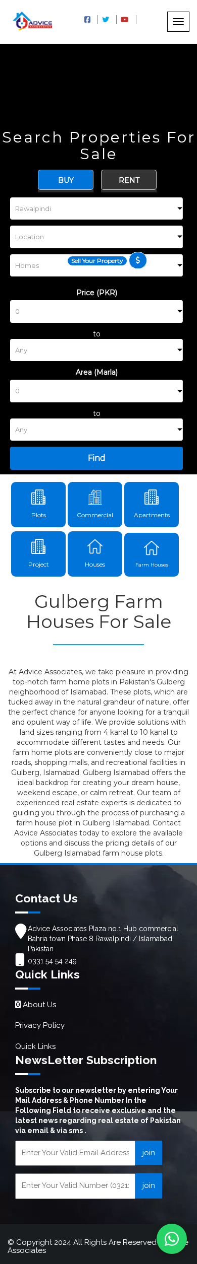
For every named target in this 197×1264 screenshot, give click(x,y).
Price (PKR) (96, 292)
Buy (66, 180)
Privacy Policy (40, 1025)
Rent (129, 180)
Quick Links (35, 1046)
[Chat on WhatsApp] (172, 1239)
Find (97, 458)
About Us (38, 1004)
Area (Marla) (97, 372)
